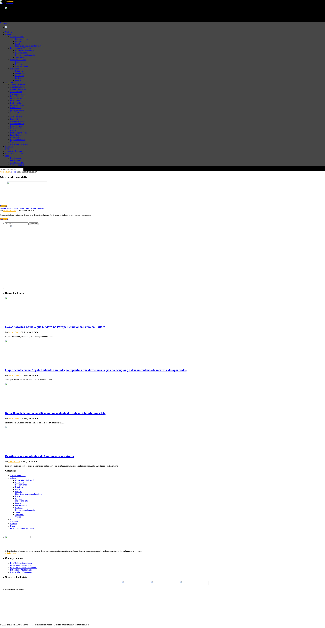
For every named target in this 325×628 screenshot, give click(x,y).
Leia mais (4, 219)
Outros (18, 80)
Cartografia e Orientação (25, 50)
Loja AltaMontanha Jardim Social (23, 567)
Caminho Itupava (17, 165)
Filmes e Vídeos (21, 39)
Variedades (14, 69)
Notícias (8, 32)
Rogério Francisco (17, 140)
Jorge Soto (14, 112)
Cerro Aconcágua (17, 162)
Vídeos (18, 517)
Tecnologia (19, 57)
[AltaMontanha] (7, 1)
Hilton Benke (15, 108)
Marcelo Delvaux (17, 124)
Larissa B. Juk (16, 119)
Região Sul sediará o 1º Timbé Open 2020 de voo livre (22, 208)
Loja (7, 149)
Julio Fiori (14, 114)
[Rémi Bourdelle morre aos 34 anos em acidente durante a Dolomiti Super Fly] (26, 408)
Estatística (19, 71)
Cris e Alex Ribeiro (18, 94)
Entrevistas (19, 75)
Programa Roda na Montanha (22, 528)
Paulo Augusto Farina (19, 133)
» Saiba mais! (11, 553)
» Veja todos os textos (19, 144)
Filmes (18, 489)
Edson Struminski (17, 105)
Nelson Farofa (16, 128)
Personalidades (21, 73)
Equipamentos (21, 53)
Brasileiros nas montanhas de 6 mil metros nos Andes (39, 456)
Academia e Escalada (13, 151)
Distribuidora (15, 158)
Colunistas (9, 82)
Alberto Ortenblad (17, 85)
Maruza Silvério (9, 211)
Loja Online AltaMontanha (21, 563)
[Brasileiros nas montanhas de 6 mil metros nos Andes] (26, 451)
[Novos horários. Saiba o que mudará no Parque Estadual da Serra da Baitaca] (26, 321)
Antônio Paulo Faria (18, 87)
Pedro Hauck (15, 135)
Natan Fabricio (16, 126)
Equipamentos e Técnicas (20, 48)
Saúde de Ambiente (18, 59)
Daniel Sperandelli (17, 96)
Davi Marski (15, 101)
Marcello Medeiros (17, 121)
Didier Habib (15, 103)
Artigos (8, 34)
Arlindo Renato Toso (18, 89)
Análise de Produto (18, 476)
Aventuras (9, 146)
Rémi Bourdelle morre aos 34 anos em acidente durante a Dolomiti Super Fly (55, 413)
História (18, 41)
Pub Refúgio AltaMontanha (21, 570)
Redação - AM (14, 461)
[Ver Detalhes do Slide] (29, 288)
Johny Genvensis (17, 110)
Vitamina (13, 142)
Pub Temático (15, 160)
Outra (12, 526)
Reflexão (18, 78)
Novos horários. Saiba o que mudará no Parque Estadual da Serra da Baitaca (55, 326)
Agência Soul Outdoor (14, 153)
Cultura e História (17, 37)
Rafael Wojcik (16, 137)
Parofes (13, 130)
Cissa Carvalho (16, 92)
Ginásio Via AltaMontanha (21, 572)
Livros (17, 43)
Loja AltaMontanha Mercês (21, 565)
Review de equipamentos (25, 55)
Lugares (18, 64)
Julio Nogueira (16, 117)
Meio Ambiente (21, 66)
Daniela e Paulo (16, 98)
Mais (7, 156)
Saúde (17, 62)
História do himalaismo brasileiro (28, 46)
